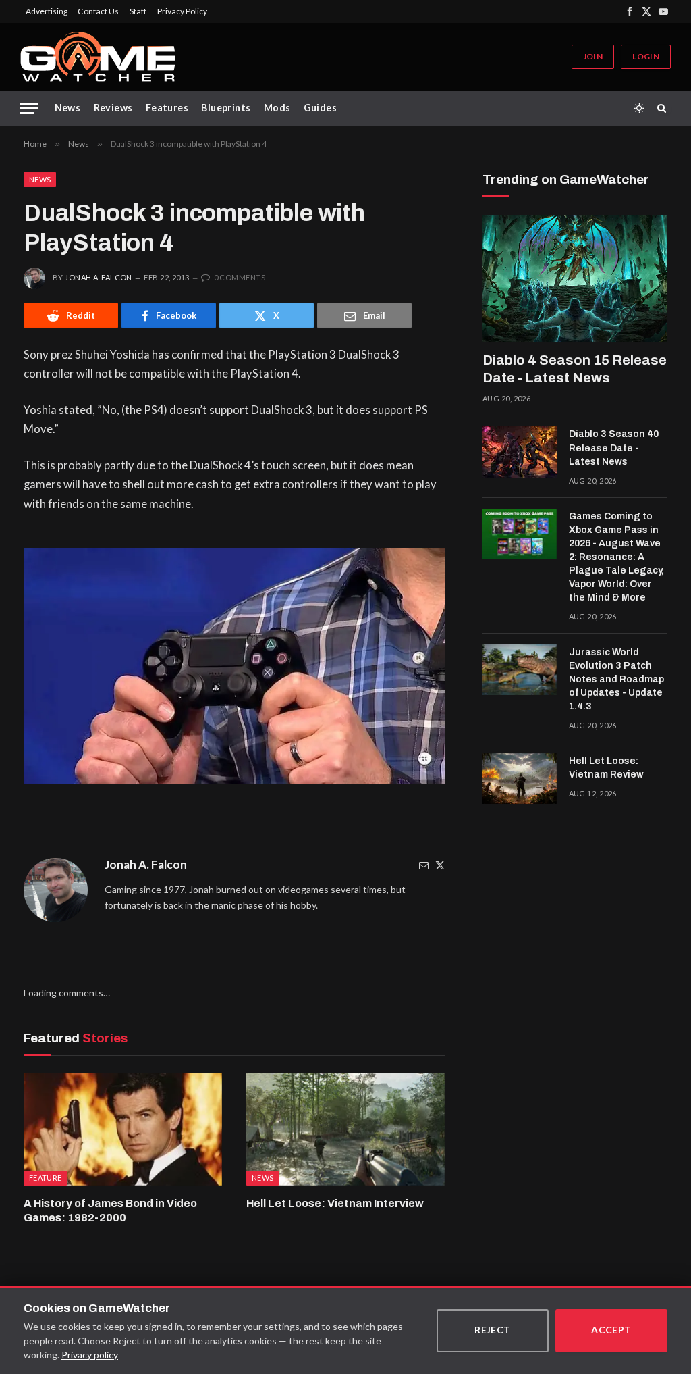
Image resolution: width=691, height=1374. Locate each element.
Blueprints (225, 107)
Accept (611, 1329)
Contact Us (98, 11)
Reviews (113, 107)
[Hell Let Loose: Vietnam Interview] (345, 1129)
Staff (138, 11)
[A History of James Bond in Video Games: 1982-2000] (123, 1129)
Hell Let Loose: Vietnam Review (606, 768)
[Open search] (664, 108)
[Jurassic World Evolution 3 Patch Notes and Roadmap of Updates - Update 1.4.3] (519, 670)
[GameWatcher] (97, 56)
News (68, 107)
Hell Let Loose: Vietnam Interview (335, 1203)
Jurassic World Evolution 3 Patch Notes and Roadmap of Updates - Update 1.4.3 (616, 679)
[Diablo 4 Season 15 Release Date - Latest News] (574, 278)
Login (645, 56)
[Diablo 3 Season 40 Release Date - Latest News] (519, 452)
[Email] (424, 865)
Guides (320, 107)
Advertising (46, 11)
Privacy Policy (182, 11)
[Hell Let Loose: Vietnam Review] (519, 779)
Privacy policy (89, 1354)
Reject (492, 1329)
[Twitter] (440, 865)
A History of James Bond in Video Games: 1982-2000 (110, 1211)
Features (167, 107)
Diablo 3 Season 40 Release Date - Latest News (614, 447)
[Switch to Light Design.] (639, 108)
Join (593, 56)
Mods (277, 107)
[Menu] (29, 108)
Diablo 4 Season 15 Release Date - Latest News (574, 369)
